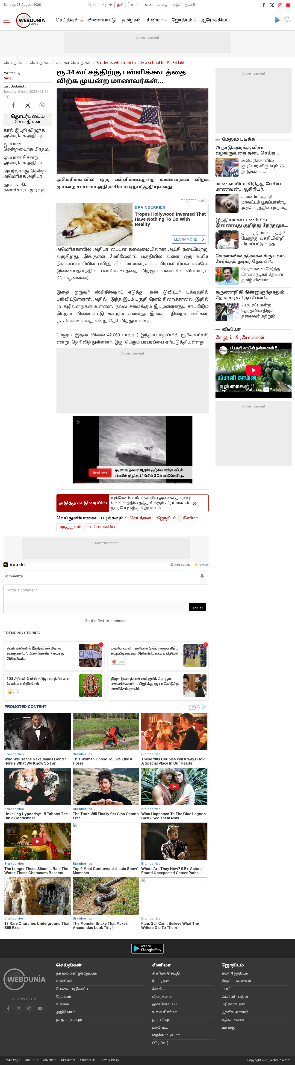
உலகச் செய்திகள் (74, 63)
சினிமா (155, 20)
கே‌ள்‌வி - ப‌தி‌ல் (234, 997)
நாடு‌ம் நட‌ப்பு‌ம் (69, 1020)
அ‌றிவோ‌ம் (65, 1012)
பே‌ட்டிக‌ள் (160, 981)
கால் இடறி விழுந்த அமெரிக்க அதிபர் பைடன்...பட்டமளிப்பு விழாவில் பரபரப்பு (25, 133)
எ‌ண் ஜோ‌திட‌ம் (234, 974)
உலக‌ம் (62, 1004)
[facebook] (263, 5)
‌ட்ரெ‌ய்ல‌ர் (160, 1043)
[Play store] (277, 19)
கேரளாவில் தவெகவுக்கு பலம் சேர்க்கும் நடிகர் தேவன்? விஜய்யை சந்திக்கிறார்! (250, 259)
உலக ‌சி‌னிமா (164, 1012)
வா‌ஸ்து (228, 1028)
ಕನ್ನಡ (176, 5)
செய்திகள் (67, 20)
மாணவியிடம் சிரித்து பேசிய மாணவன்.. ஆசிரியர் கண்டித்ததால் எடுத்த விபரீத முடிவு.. (248, 186)
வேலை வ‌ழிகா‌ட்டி (72, 989)
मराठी (135, 5)
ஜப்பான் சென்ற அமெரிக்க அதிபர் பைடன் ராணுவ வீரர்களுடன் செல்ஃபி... (22, 160)
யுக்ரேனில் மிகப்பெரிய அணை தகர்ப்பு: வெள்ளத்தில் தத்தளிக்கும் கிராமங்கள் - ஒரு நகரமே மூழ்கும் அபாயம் (156, 503)
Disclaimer (68, 1060)
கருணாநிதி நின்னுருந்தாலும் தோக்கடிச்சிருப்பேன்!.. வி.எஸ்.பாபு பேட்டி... (249, 295)
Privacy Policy (109, 1060)
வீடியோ (231, 329)
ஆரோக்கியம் (215, 20)
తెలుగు (148, 5)
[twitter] (271, 5)
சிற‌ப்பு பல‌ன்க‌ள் (236, 981)
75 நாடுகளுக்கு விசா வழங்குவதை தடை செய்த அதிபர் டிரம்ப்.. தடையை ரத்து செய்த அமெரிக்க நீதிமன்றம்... (250, 150)
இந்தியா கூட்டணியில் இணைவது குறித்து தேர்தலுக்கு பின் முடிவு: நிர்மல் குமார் (252, 223)
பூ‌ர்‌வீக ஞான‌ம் (234, 1012)
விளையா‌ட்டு (101, 20)
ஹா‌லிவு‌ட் (161, 1020)
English (106, 5)
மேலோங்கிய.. (102, 527)
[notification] (287, 19)
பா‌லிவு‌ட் (160, 1028)
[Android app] (147, 949)
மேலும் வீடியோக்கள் (240, 338)
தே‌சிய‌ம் (63, 997)
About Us (31, 1060)
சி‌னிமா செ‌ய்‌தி (166, 974)
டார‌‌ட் (226, 989)
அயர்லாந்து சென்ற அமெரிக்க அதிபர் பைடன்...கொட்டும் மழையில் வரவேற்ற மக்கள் (25, 174)
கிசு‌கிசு (158, 989)
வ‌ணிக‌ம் (64, 981)
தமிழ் (121, 5)
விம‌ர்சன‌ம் (162, 997)
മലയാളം (162, 5)
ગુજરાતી (189, 5)
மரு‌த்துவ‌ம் (70, 527)
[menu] (8, 20)
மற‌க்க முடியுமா (166, 1035)
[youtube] (288, 5)
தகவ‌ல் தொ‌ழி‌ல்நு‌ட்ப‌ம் (76, 974)
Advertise (49, 1060)
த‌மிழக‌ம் (131, 20)
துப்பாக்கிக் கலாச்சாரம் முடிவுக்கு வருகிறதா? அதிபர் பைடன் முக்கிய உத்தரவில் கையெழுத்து (26, 187)
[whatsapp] (42, 105)
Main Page (13, 1060)
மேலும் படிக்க (238, 139)
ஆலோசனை (233, 1020)
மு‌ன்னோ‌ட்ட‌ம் (164, 1004)
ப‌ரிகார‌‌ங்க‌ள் (233, 1004)
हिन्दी (92, 5)
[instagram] (280, 5)
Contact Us (87, 1060)
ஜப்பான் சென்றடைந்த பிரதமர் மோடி (27, 146)
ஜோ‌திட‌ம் (182, 20)
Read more (100, 472)
